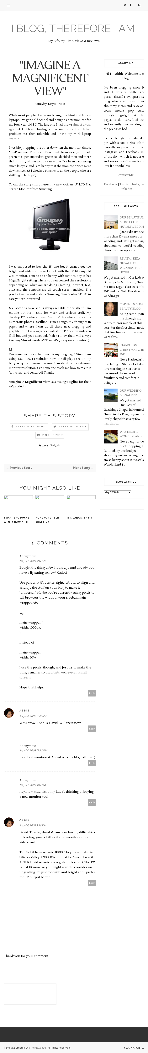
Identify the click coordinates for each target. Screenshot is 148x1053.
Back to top (132, 1048)
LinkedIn (126, 189)
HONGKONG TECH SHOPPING (47, 520)
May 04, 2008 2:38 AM (32, 716)
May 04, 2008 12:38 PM (33, 750)
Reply (92, 693)
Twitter (124, 184)
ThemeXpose (38, 1047)
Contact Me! (126, 175)
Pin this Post (52, 435)
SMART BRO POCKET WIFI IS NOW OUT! (17, 520)
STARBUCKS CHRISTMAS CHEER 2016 (134, 349)
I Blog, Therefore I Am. (74, 28)
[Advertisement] (115, 571)
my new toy (73, 276)
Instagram (139, 184)
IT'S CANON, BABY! (79, 517)
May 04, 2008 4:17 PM (32, 785)
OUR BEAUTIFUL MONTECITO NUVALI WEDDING (133, 222)
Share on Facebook (31, 426)
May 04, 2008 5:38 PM (32, 825)
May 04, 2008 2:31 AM (32, 561)
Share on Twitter (73, 426)
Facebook (110, 184)
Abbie (24, 710)
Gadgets (55, 445)
